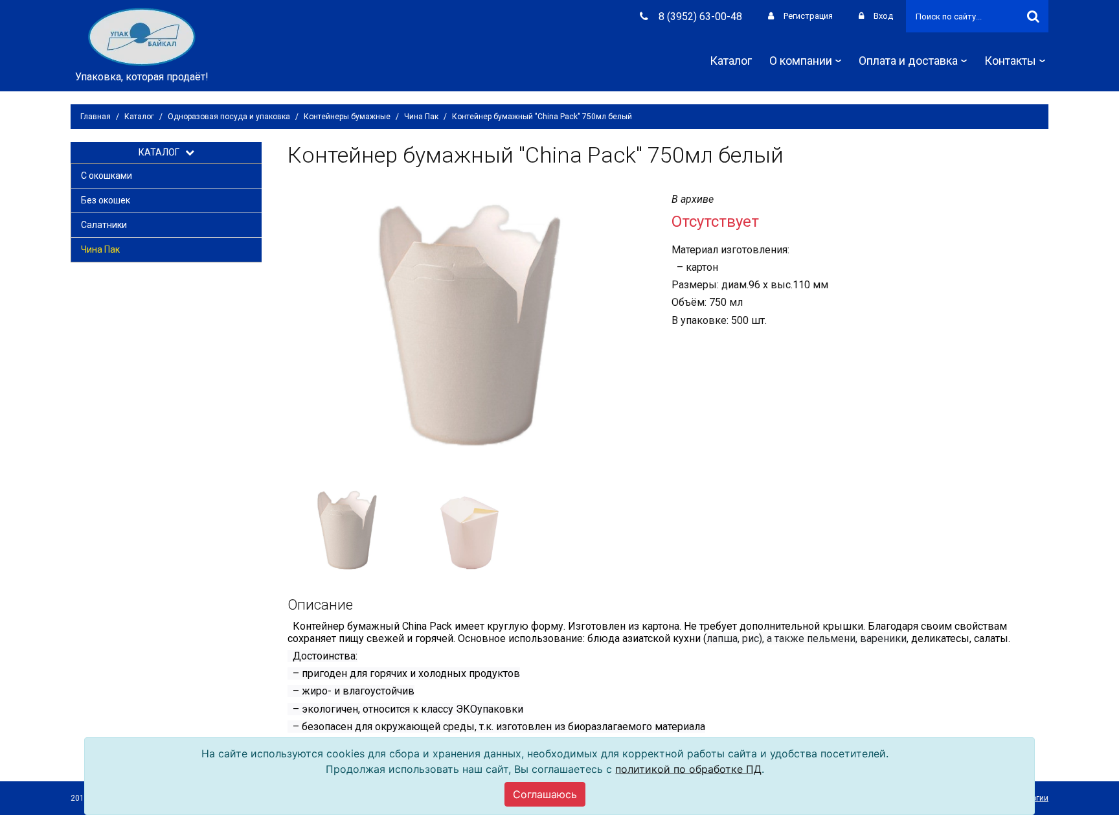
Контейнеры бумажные (347, 116)
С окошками (106, 175)
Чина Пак (421, 116)
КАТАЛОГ (162, 152)
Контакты (1010, 60)
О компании (800, 60)
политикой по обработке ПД (688, 769)
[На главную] (142, 36)
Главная (95, 116)
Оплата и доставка (908, 60)
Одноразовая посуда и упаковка (229, 116)
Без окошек (105, 200)
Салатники (104, 225)
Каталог (731, 60)
